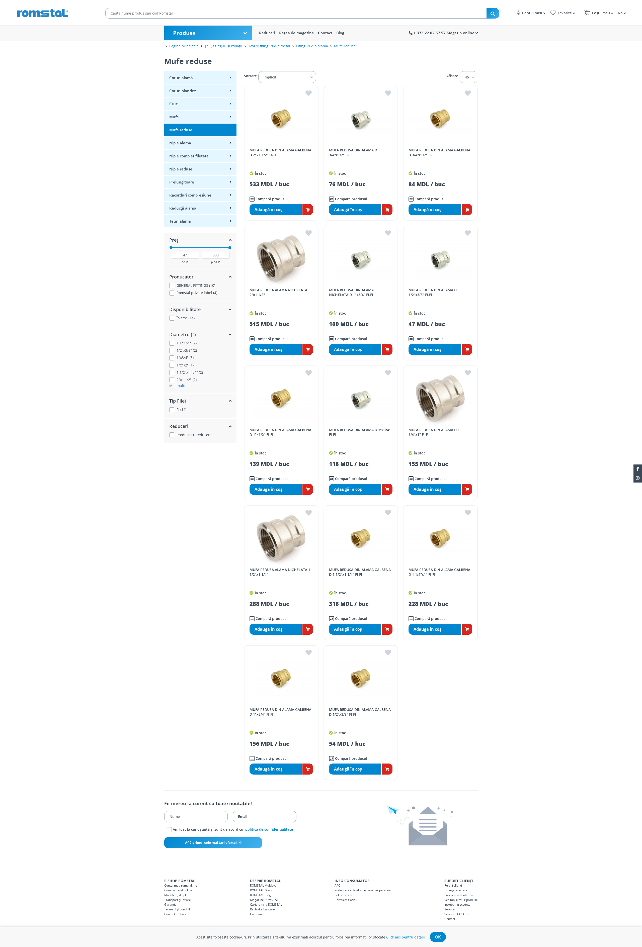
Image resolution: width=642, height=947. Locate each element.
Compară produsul (271, 199)
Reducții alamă (182, 208)
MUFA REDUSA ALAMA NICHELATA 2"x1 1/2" (278, 292)
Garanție (170, 904)
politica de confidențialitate (269, 829)
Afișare (452, 76)
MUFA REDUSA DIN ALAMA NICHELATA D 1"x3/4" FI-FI (351, 292)
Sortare (250, 76)
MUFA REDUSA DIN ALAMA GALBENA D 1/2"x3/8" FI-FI (360, 712)
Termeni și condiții (177, 909)
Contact (325, 32)
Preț (173, 240)
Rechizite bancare (262, 909)
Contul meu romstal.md (180, 885)
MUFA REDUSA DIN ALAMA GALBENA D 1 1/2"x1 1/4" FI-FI (360, 572)
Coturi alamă (181, 77)
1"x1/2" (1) (185, 365)
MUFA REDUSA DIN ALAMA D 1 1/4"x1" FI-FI (434, 432)
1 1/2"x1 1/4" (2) (190, 372)
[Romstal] (52, 12)
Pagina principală (184, 46)
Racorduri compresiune (190, 195)
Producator (181, 277)
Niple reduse (180, 168)
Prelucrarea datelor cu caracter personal (363, 890)
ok (438, 937)
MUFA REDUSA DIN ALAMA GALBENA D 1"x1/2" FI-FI (280, 432)
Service (449, 909)
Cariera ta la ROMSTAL (266, 904)
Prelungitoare (181, 181)
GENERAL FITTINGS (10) (196, 285)
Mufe (174, 116)
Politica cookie (344, 895)
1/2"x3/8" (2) (187, 350)
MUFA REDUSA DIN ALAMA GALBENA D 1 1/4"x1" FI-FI (439, 572)
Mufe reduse (345, 46)
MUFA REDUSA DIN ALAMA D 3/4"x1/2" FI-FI (353, 152)
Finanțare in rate (455, 890)
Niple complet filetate (189, 155)
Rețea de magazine (296, 32)
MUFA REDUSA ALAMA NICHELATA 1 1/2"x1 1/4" (280, 572)
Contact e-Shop (175, 914)
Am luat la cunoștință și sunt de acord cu (232, 829)
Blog (340, 32)
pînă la (215, 262)
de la (185, 262)
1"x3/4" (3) (185, 358)
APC (337, 885)
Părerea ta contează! (458, 895)
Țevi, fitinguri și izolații (223, 46)
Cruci (174, 103)
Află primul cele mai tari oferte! (211, 842)
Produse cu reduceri (194, 435)
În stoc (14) (186, 318)
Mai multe (177, 385)
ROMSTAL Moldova (263, 885)
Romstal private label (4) (197, 293)
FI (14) (181, 410)
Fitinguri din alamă (312, 46)
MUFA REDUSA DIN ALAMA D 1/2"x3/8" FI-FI (433, 292)
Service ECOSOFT (456, 914)
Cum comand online (178, 890)
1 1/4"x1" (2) (187, 343)
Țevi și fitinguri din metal (269, 46)
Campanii (256, 914)
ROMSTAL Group (261, 890)
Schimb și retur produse (461, 900)
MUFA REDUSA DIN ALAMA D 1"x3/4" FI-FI (359, 432)
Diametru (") (182, 334)
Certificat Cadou (346, 900)
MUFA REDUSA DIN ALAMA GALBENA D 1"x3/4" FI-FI (280, 712)
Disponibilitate (185, 309)
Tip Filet (177, 401)
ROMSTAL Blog (260, 895)
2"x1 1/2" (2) (187, 380)
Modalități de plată (177, 895)
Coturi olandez (182, 90)
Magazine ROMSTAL (264, 900)
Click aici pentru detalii (405, 937)
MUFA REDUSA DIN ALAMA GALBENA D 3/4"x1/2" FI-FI (439, 152)
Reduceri (267, 32)
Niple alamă (180, 142)
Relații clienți (453, 885)
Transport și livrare (177, 900)
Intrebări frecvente (457, 904)
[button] (621, 13)
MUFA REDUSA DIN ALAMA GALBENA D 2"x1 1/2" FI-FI (280, 152)
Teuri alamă (180, 221)
